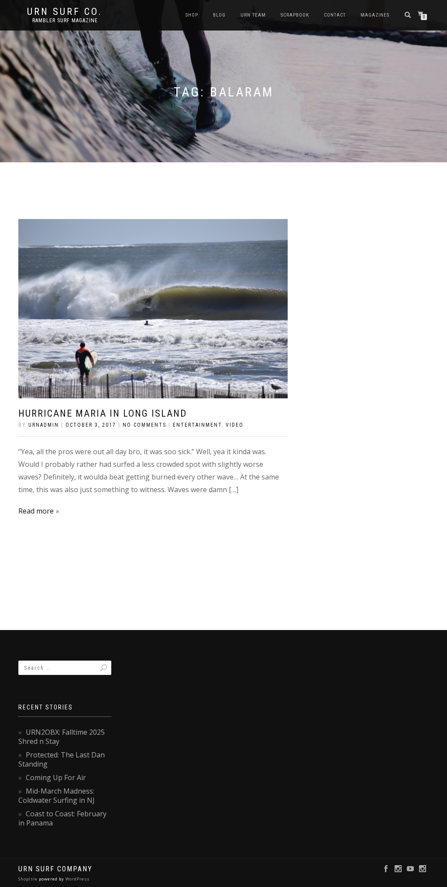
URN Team (253, 15)
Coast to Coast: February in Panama (62, 818)
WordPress (76, 879)
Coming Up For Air (56, 777)
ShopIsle (28, 879)
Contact (335, 15)
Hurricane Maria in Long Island (102, 413)
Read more (36, 511)
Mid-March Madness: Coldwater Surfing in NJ (56, 795)
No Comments (144, 425)
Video (235, 425)
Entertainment (197, 425)
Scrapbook (295, 15)
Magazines (375, 15)
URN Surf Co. (65, 12)
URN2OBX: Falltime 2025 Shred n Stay (61, 736)
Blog (219, 15)
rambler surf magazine (65, 20)
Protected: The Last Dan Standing (61, 759)
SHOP (192, 15)
